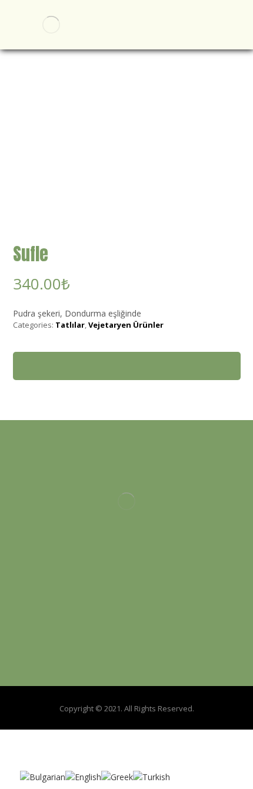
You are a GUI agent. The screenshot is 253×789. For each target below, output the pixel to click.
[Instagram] (126, 559)
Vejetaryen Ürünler (126, 324)
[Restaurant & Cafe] (51, 25)
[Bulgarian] (42, 775)
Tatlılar (70, 324)
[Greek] (117, 775)
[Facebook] (103, 559)
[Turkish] (151, 775)
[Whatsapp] (150, 559)
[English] (83, 775)
